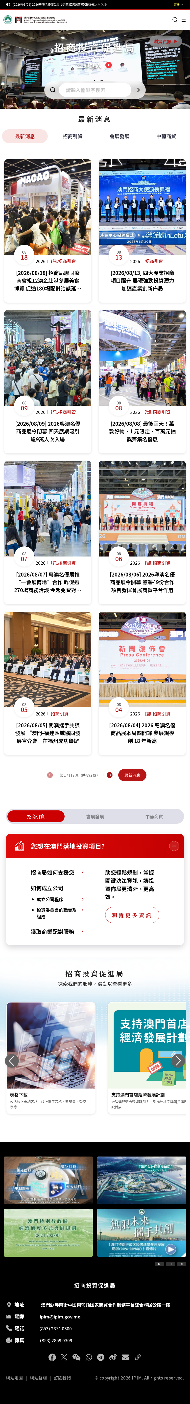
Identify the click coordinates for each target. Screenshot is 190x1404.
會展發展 (119, 136)
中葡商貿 (166, 136)
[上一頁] (50, 775)
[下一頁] (109, 775)
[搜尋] (175, 20)
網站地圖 (14, 1377)
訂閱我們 (62, 1377)
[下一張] (178, 1061)
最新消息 (25, 136)
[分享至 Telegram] (100, 1357)
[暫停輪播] (170, 1264)
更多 (177, 4)
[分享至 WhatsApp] (89, 1357)
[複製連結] (138, 1357)
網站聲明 (38, 1377)
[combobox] (96, 90)
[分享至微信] (76, 1357)
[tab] (36, 816)
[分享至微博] (113, 1357)
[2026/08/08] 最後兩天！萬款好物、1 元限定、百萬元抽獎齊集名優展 (59, 4)
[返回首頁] (12, 19)
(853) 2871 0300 (55, 1328)
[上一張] (12, 1061)
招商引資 (73, 136)
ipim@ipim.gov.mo (60, 1316)
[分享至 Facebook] (52, 1357)
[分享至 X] (64, 1357)
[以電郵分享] (125, 1357)
